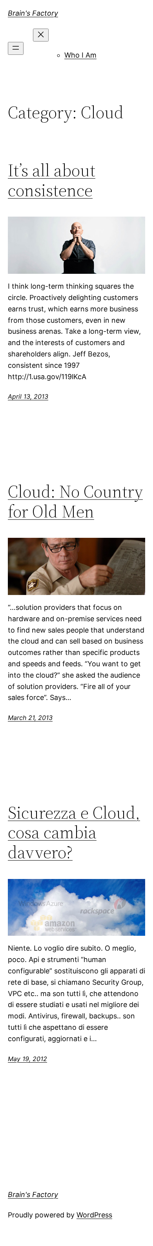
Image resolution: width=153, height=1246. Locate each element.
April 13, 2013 (28, 396)
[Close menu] (41, 35)
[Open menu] (16, 48)
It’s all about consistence (51, 180)
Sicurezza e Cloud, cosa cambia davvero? (74, 833)
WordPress (94, 1215)
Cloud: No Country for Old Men (75, 501)
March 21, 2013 (30, 718)
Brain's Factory (33, 13)
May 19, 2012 (27, 1059)
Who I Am (80, 55)
